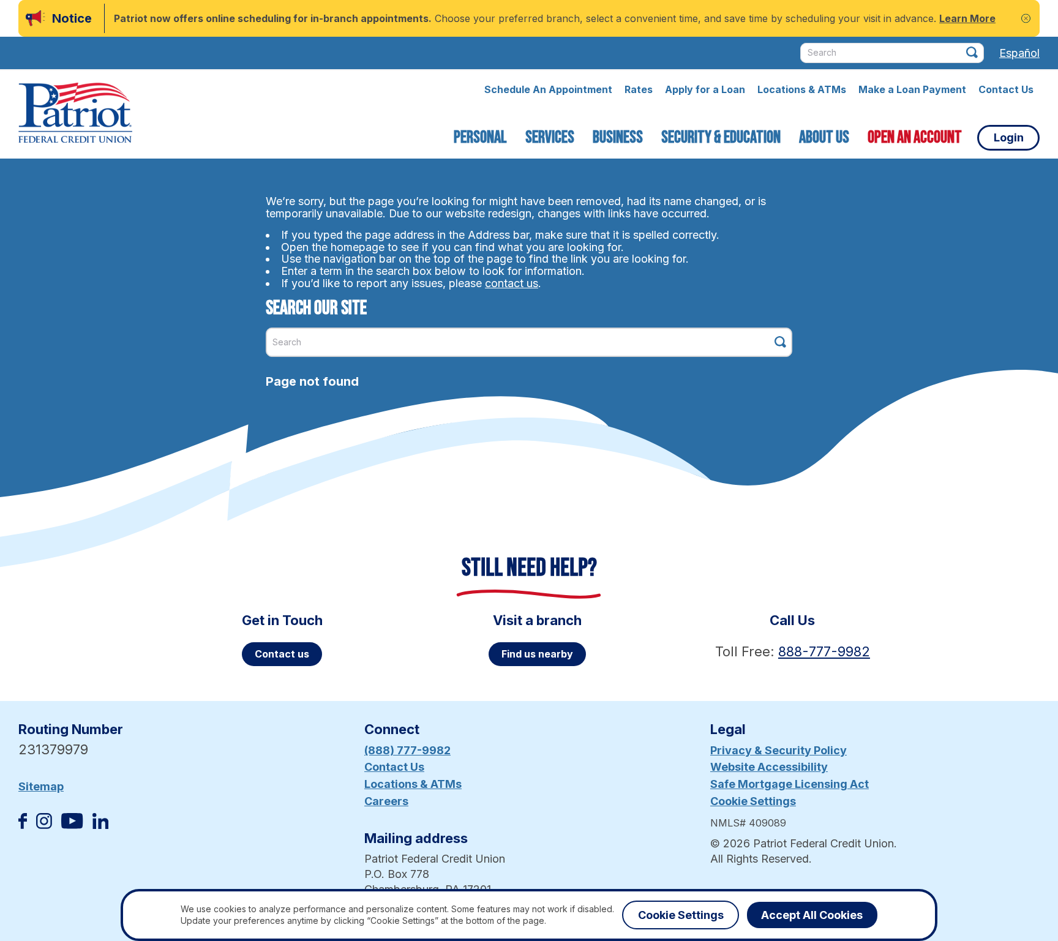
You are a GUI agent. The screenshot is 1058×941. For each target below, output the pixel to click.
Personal (480, 137)
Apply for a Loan (705, 89)
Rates (639, 89)
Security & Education (721, 137)
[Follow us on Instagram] (44, 825)
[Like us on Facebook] (22, 825)
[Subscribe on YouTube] (72, 825)
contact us (511, 283)
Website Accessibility (769, 766)
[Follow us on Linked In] (100, 825)
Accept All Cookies (812, 915)
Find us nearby (537, 654)
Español (1019, 53)
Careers (386, 801)
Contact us (282, 654)
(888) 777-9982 (407, 750)
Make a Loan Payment (912, 89)
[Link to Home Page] (75, 114)
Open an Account (915, 137)
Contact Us (1006, 89)
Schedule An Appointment (548, 89)
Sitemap (41, 786)
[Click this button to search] (972, 52)
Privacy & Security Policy (778, 750)
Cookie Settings (753, 801)
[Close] (1025, 18)
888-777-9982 (824, 651)
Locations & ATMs (801, 89)
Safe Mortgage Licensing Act (789, 784)
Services (549, 137)
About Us (824, 137)
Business (618, 137)
